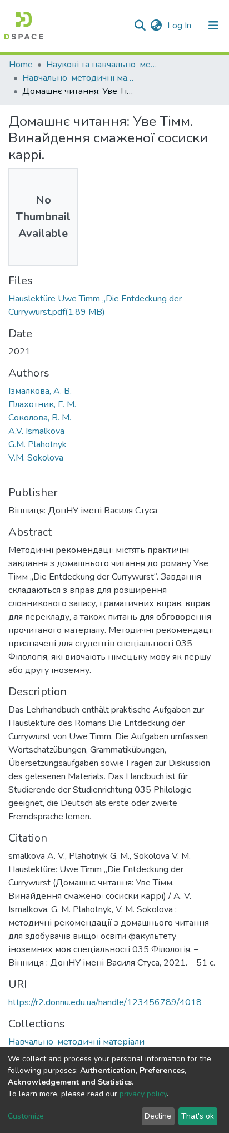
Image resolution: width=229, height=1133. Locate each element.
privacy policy (143, 1094)
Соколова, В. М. (39, 418)
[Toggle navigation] (213, 25)
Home (21, 64)
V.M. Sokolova (35, 458)
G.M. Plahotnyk (37, 444)
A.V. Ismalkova (36, 431)
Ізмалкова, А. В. (40, 391)
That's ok (197, 1116)
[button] (156, 25)
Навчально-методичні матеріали (77, 78)
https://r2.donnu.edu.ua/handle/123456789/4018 (105, 1002)
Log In (180, 25)
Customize (26, 1116)
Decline (158, 1116)
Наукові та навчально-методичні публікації (101, 64)
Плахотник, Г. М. (42, 404)
